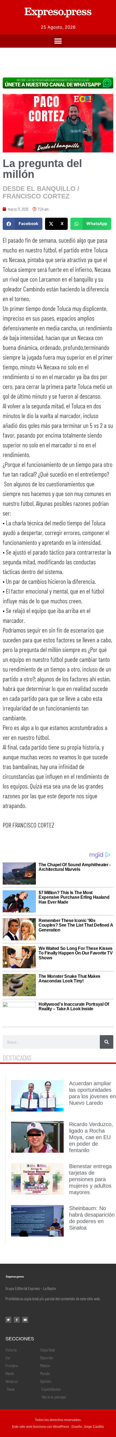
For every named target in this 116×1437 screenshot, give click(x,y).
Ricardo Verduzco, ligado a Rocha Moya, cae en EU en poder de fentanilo (91, 1137)
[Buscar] (106, 1042)
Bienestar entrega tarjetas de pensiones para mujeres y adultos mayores (90, 1179)
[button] (58, 41)
